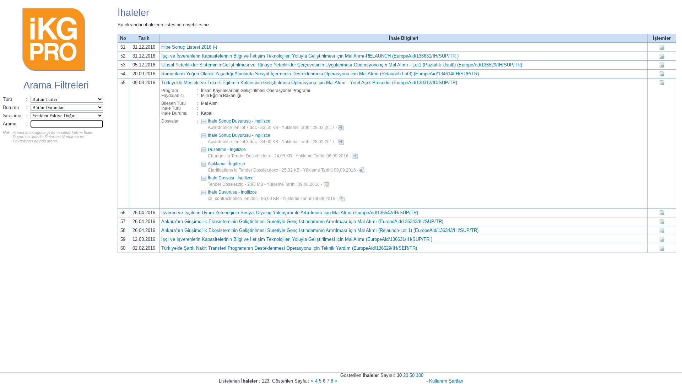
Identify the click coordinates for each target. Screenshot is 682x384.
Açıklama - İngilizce (226, 163)
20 (405, 375)
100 (419, 375)
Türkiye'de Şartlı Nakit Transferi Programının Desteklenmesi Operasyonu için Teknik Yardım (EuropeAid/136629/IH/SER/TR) (289, 248)
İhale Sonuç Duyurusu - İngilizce (239, 121)
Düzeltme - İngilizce (227, 149)
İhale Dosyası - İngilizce (231, 177)
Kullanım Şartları (446, 381)
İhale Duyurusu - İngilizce (232, 192)
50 (412, 375)
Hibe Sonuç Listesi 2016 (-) (189, 47)
